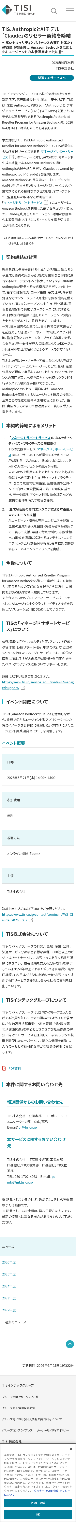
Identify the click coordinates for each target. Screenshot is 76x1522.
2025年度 (9, 1274)
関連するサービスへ (52, 77)
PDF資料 (15, 1068)
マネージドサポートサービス (23, 202)
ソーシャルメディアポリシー (53, 1430)
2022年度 (9, 1310)
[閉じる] (71, 1448)
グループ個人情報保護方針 (18, 1408)
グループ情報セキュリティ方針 (20, 1397)
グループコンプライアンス (17, 1430)
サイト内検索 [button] (54, 11)
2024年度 (9, 1286)
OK (38, 1514)
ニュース (8, 1246)
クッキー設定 (38, 1503)
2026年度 (9, 1262)
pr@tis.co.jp (27, 1127)
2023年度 (9, 1298)
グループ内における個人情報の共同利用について (32, 1419)
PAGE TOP (70, 1344)
